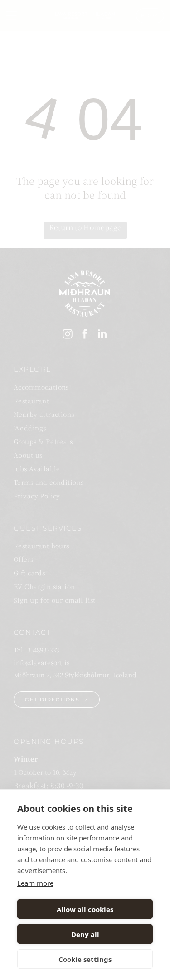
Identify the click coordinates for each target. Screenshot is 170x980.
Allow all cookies (85, 909)
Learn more (35, 883)
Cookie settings (85, 959)
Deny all (85, 934)
